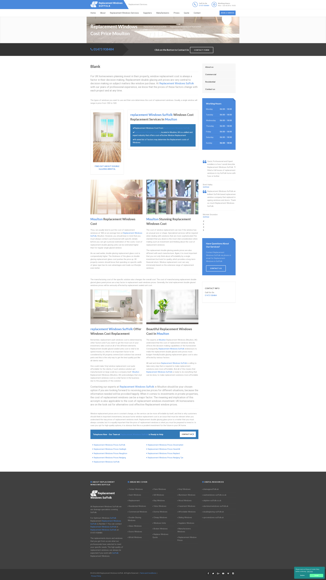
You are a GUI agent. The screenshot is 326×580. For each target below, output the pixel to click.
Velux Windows (160, 506)
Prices (176, 13)
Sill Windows (159, 495)
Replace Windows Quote (160, 535)
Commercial (210, 74)
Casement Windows (186, 506)
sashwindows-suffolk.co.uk (214, 495)
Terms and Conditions (148, 573)
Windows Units (160, 523)
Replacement (134, 500)
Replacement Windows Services (124, 13)
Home (93, 13)
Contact (197, 13)
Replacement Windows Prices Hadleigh (110, 449)
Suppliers (147, 13)
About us (209, 67)
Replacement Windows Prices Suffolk (109, 445)
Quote (186, 13)
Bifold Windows (135, 537)
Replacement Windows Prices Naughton (110, 453)
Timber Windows (136, 489)
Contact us (210, 89)
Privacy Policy (96, 576)
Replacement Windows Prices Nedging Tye (165, 457)
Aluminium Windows (186, 495)
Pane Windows (160, 489)
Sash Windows (135, 495)
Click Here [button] (310, 571)
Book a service (227, 13)
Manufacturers (162, 13)
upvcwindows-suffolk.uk (213, 517)
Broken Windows (161, 529)
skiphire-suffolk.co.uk (212, 500)
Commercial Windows (138, 512)
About (102, 13)
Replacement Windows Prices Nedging (110, 457)
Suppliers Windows (186, 523)
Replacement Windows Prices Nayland (164, 453)
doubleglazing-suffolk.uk (213, 512)
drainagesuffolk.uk (211, 489)
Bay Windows (159, 500)
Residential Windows (137, 506)
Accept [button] (316, 575)
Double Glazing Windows (134, 519)
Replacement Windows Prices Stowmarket (165, 445)
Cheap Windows (160, 517)
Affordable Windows (187, 512)
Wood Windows (185, 500)
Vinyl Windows (184, 489)
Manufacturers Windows (184, 530)
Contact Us (187, 434)
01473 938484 (204, 5)
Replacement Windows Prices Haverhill (164, 449)
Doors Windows (135, 531)
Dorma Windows (160, 512)
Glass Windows (135, 526)
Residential (210, 82)
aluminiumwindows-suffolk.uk (215, 506)
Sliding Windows (185, 517)
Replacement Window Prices (186, 538)
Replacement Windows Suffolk (106, 462)
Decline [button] (302, 575)
